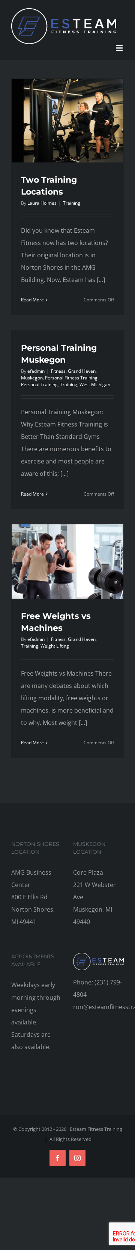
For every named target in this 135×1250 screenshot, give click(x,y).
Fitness (58, 371)
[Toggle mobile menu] (120, 48)
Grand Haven (82, 371)
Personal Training (39, 384)
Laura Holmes (42, 203)
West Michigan (95, 384)
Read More (32, 300)
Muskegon (32, 378)
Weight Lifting (54, 646)
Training (71, 203)
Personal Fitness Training (71, 378)
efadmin (36, 371)
